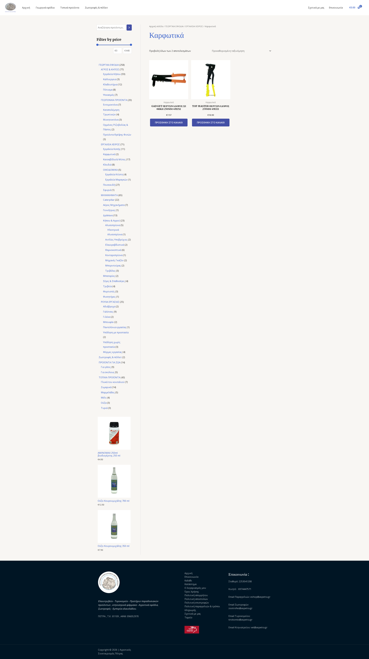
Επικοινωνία (336, 7)
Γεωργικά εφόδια (45, 7)
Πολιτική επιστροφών (196, 602)
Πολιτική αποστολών (196, 599)
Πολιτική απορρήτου (196, 595)
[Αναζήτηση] (129, 28)
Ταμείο (188, 617)
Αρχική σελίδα (156, 26)
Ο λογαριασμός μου (195, 588)
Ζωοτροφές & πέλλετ (96, 7)
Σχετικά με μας (316, 7)
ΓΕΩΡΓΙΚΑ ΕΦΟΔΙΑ (174, 26)
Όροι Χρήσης (191, 591)
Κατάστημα (190, 584)
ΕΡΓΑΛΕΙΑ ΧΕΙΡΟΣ (194, 26)
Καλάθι (188, 580)
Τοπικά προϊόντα (69, 7)
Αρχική (26, 7)
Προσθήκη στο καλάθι (169, 122)
